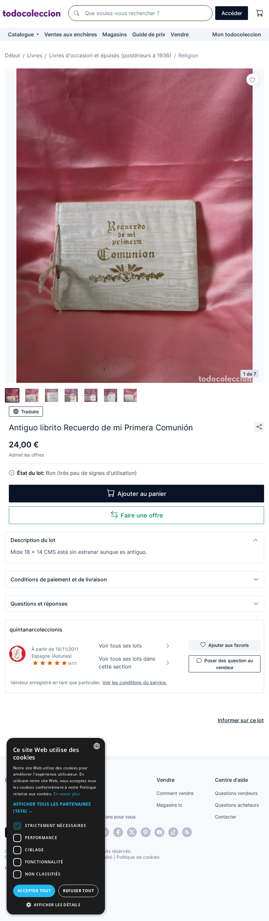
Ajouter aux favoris (228, 645)
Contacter (225, 816)
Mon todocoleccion (236, 34)
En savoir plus (66, 794)
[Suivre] (252, 79)
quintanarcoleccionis (36, 629)
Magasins (114, 34)
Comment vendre (175, 793)
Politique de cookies (137, 857)
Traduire (30, 411)
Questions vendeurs (236, 793)
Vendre (180, 34)
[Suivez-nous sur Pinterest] (146, 832)
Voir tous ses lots (120, 645)
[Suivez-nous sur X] (132, 832)
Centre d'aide (231, 780)
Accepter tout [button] (34, 890)
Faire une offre (142, 515)
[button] (134, 540)
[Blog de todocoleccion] (187, 832)
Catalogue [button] (21, 34)
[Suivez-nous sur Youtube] (159, 832)
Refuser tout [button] (78, 890)
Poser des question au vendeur (228, 664)
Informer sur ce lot (241, 720)
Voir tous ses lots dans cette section (127, 662)
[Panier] (260, 13)
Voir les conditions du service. (134, 682)
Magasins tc (169, 805)
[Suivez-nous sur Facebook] (118, 832)
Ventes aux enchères (70, 34)
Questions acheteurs (237, 805)
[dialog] (56, 826)
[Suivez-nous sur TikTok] (173, 832)
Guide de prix (148, 34)
